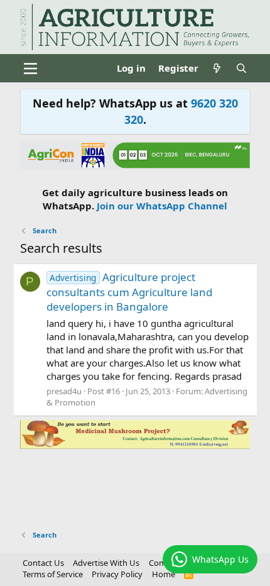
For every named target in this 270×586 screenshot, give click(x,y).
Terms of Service (53, 574)
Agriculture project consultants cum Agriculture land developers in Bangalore (129, 292)
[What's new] (217, 68)
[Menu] (31, 68)
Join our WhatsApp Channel (162, 205)
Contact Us (43, 562)
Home (163, 574)
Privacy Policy (117, 574)
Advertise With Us (106, 562)
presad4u (64, 391)
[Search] (241, 68)
